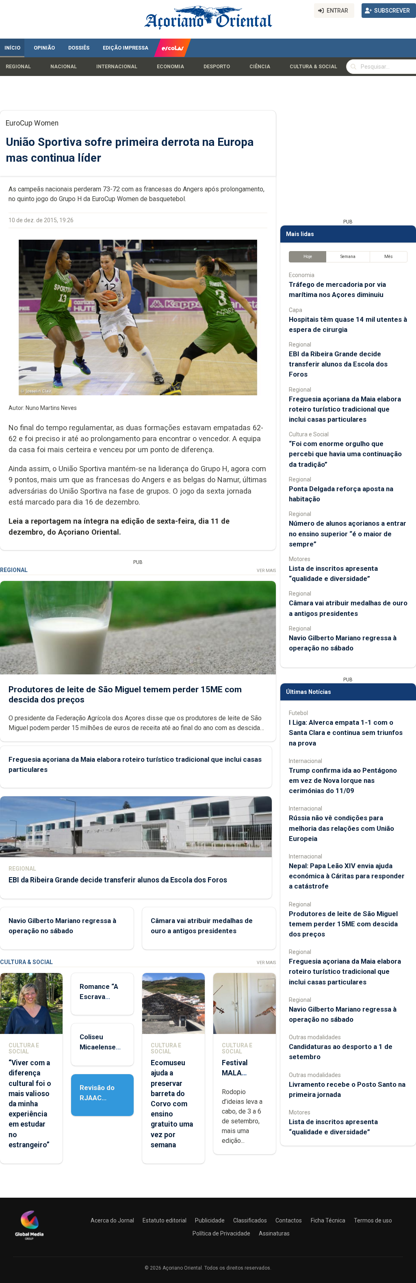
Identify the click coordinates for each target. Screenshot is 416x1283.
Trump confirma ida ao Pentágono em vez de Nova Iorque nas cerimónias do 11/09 (343, 780)
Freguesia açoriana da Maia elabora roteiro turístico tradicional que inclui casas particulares (345, 409)
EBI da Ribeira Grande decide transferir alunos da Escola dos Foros (118, 880)
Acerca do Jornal (112, 1220)
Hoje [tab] (307, 256)
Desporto (217, 66)
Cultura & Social (313, 66)
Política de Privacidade (221, 1233)
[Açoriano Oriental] (29, 1240)
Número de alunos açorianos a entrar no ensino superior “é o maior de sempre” (347, 533)
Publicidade (210, 1220)
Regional (18, 66)
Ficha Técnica (328, 1220)
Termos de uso (373, 1220)
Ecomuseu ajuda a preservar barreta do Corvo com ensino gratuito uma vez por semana (172, 1104)
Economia (170, 66)
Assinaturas (274, 1233)
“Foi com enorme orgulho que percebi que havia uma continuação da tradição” (345, 454)
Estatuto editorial (164, 1220)
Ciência (259, 66)
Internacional (116, 66)
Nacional (63, 66)
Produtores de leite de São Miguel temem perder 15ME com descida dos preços (343, 924)
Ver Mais (266, 570)
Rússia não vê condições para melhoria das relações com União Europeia (341, 828)
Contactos (288, 1220)
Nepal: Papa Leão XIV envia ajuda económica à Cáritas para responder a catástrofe (347, 876)
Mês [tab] (388, 256)
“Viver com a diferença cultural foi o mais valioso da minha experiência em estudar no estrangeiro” (30, 1104)
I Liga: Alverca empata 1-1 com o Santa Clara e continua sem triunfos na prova (346, 732)
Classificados (250, 1220)
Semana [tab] (347, 256)
